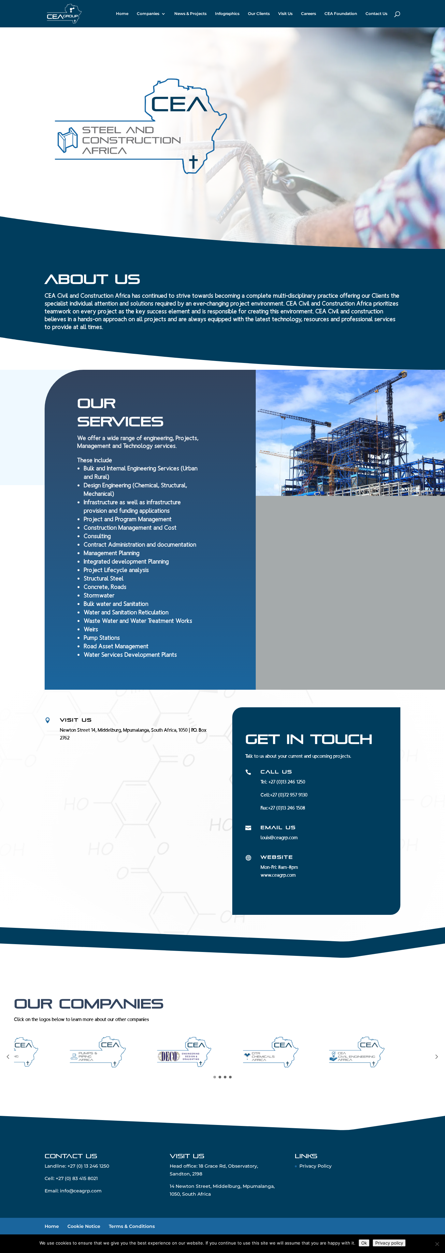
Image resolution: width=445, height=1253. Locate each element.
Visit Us (285, 13)
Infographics (227, 13)
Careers (308, 13)
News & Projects (190, 13)
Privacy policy (389, 1243)
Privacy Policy (315, 1170)
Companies (148, 13)
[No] (437, 1244)
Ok (364, 1243)
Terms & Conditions (132, 1230)
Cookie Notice (83, 1230)
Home (122, 13)
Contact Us (376, 13)
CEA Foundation (340, 13)
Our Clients (259, 13)
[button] (7, 1059)
